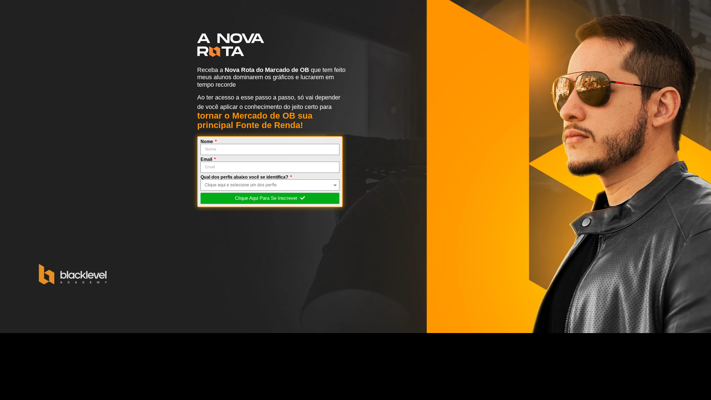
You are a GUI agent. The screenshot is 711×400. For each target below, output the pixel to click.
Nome (207, 141)
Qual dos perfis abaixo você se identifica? (245, 177)
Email (207, 159)
